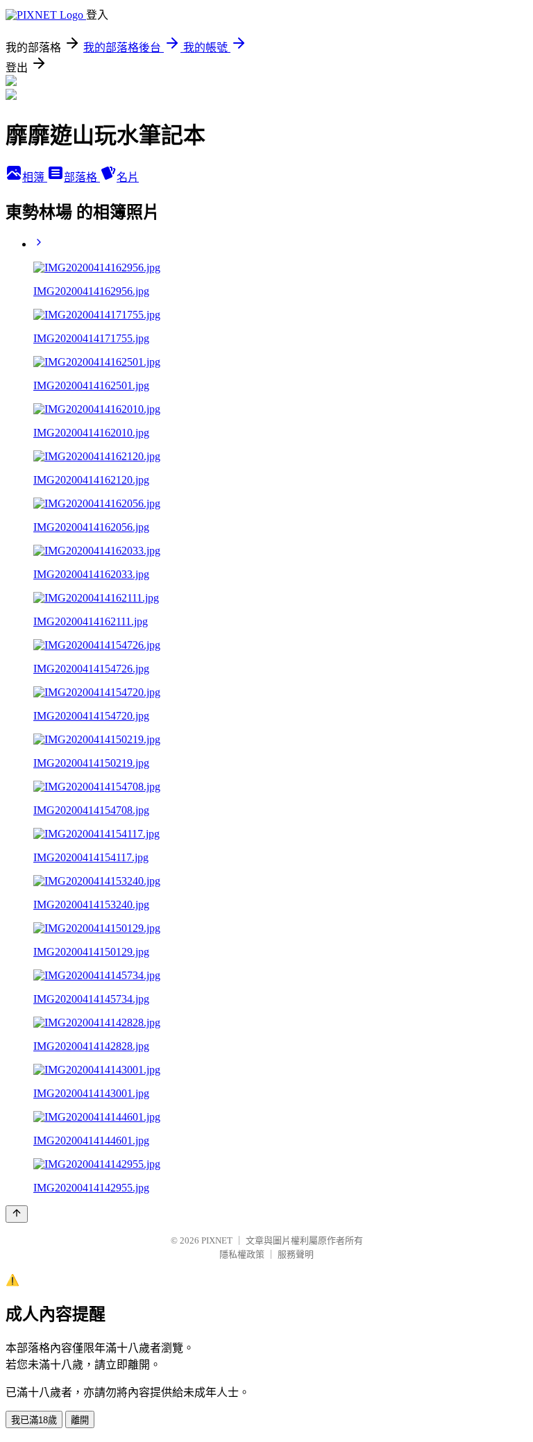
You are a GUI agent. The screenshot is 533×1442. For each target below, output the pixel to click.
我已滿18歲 (34, 1420)
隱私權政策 (241, 1254)
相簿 (34, 177)
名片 (128, 177)
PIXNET (216, 1240)
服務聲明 (296, 1254)
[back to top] (17, 1214)
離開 (80, 1420)
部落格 (82, 177)
